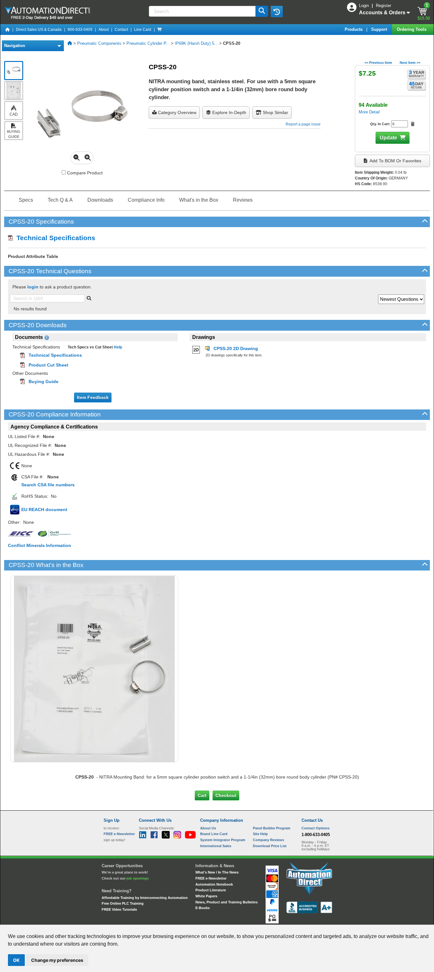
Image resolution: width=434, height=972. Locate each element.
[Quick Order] (159, 29)
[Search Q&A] (89, 298)
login (32, 286)
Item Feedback (93, 397)
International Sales (215, 846)
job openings (137, 878)
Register (383, 5)
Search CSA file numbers (48, 484)
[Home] (7, 29)
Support (379, 29)
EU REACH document (44, 509)
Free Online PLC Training (123, 903)
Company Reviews (268, 840)
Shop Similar (274, 112)
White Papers (206, 896)
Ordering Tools (412, 29)
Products (354, 29)
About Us (208, 828)
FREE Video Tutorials (119, 909)
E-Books (202, 908)
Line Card (142, 29)
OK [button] (16, 960)
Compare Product (84, 172)
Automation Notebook (214, 884)
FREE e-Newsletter (211, 878)
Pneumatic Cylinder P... (148, 43)
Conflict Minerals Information (39, 545)
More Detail (369, 112)
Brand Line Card (213, 834)
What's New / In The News (217, 872)
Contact (121, 29)
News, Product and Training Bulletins (226, 902)
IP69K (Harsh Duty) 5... (196, 43)
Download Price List (270, 846)
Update (388, 137)
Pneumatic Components (99, 43)
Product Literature (210, 890)
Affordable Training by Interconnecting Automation (145, 898)
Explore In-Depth (228, 112)
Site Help (260, 834)
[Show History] (277, 11)
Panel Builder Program (271, 828)
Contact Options (315, 828)
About (103, 29)
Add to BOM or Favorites (395, 160)
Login (364, 5)
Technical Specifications (54, 237)
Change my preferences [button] (57, 960)
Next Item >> (410, 62)
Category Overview (176, 112)
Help (117, 347)
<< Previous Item (378, 62)
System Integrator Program (222, 840)
